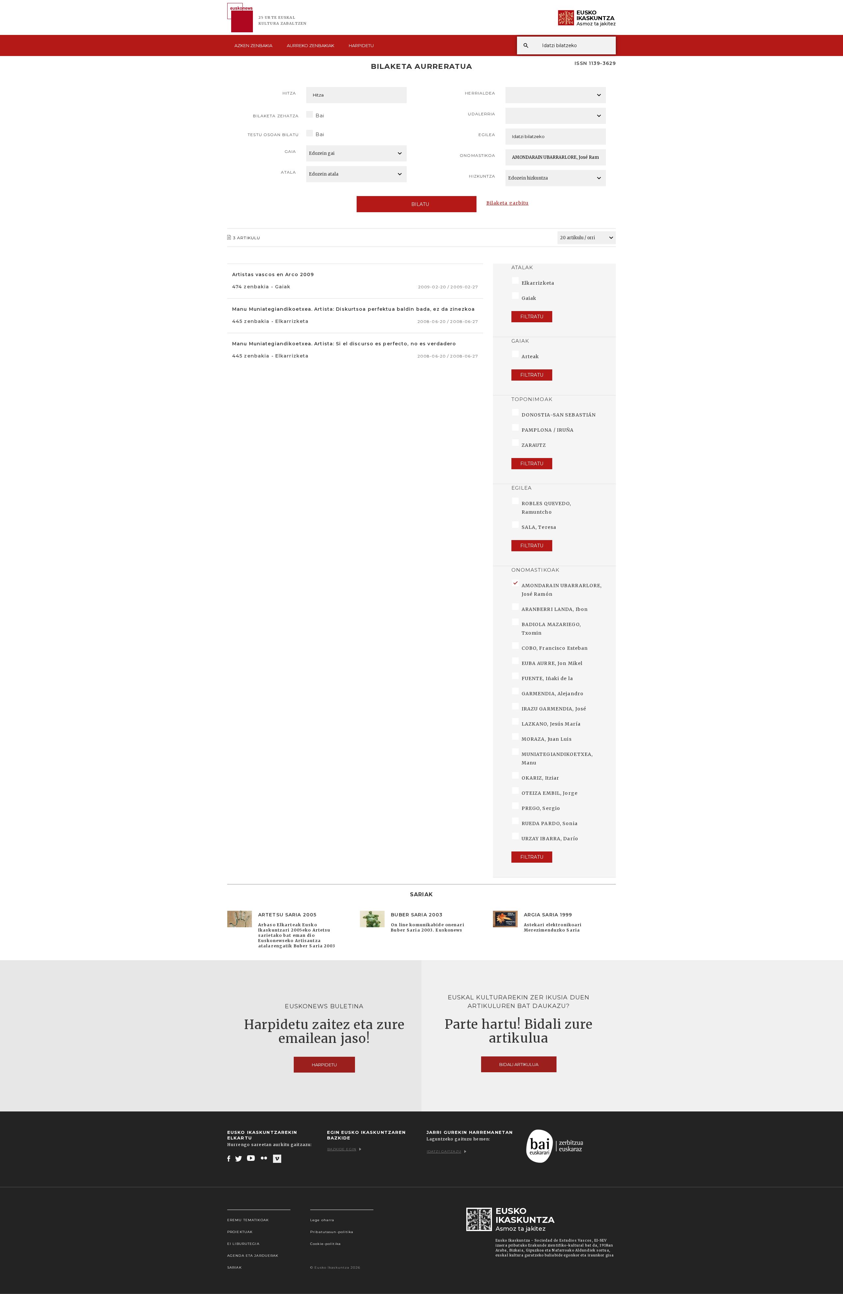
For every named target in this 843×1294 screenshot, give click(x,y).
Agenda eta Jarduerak (252, 1255)
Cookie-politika (325, 1244)
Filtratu (531, 317)
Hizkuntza (482, 176)
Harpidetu (361, 45)
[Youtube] (251, 1158)
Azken (253, 45)
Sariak (234, 1267)
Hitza (289, 93)
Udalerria (481, 113)
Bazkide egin (341, 1149)
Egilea (487, 134)
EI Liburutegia (243, 1244)
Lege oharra (322, 1220)
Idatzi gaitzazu (444, 1151)
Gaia (290, 151)
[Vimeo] (277, 1158)
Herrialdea (480, 93)
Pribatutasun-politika (332, 1232)
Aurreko (310, 45)
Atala (288, 172)
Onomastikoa (477, 155)
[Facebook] (228, 1158)
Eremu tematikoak (248, 1220)
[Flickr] (264, 1158)
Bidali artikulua (518, 1064)
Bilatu (420, 204)
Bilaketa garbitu (507, 203)
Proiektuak (240, 1232)
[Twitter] (238, 1158)
